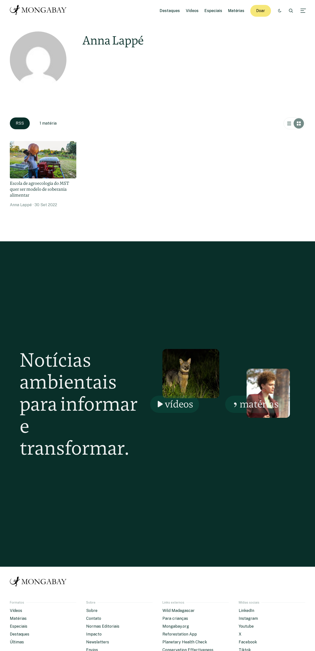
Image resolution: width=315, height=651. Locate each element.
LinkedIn (246, 610)
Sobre (91, 610)
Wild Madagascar (178, 610)
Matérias (236, 10)
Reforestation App (179, 634)
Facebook (248, 642)
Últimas (17, 642)
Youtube (246, 626)
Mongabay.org (175, 626)
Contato (93, 618)
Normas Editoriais (102, 626)
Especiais (213, 10)
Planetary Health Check (184, 642)
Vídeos (192, 10)
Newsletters (97, 642)
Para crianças (175, 618)
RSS (20, 123)
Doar (260, 10)
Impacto (94, 634)
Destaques (170, 10)
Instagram (248, 618)
